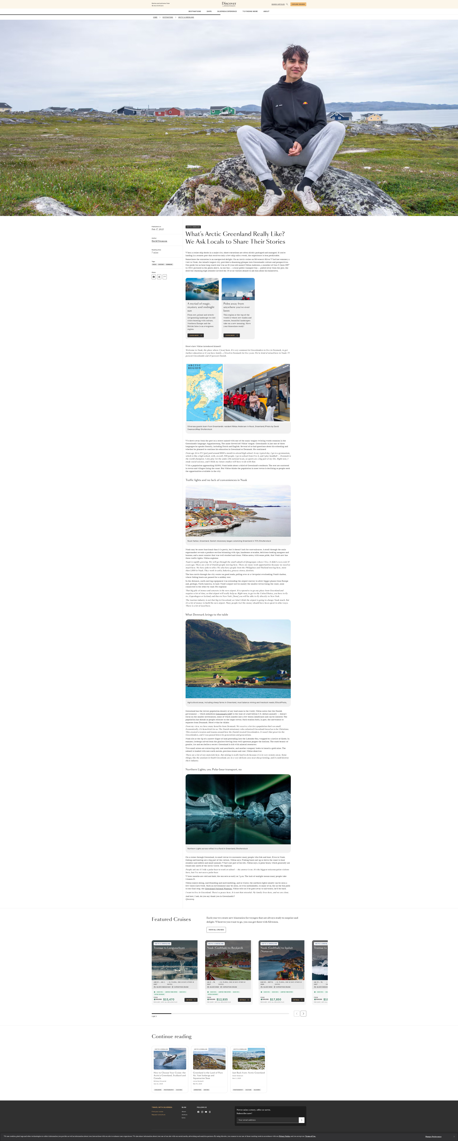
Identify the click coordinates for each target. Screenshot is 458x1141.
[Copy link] (164, 276)
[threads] (209, 1112)
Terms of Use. (310, 1136)
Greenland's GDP (224, 714)
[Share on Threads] (159, 276)
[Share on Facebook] (153, 276)
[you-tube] (206, 1112)
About (184, 1111)
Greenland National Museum (218, 888)
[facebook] (198, 1112)
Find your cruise (157, 1111)
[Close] (454, 1136)
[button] (303, 1013)
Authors (184, 1114)
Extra (183, 1118)
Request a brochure (158, 1114)
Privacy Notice (284, 1136)
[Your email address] (301, 1120)
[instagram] (202, 1112)
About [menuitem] (266, 11)
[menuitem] (195, 11)
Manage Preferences (433, 1137)
